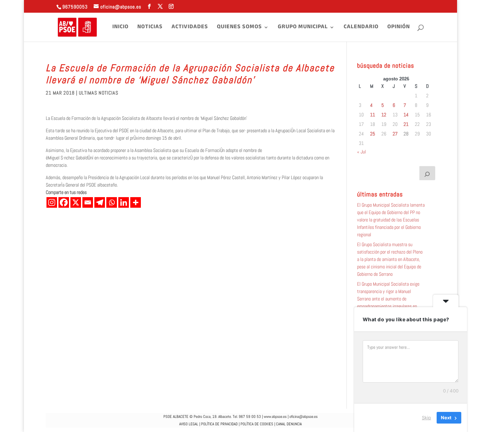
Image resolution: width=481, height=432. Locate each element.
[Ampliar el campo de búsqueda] (427, 173)
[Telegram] (99, 202)
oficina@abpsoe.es (303, 416)
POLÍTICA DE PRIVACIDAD (219, 423)
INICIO (120, 28)
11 (372, 114)
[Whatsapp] (111, 202)
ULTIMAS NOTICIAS (98, 93)
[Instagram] (51, 202)
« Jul (361, 151)
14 (406, 114)
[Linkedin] (123, 202)
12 (383, 114)
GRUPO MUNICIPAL (303, 28)
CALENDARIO (361, 28)
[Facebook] (63, 202)
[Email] (87, 202)
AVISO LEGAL (188, 423)
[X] (75, 202)
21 (406, 124)
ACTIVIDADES (189, 28)
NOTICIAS (150, 28)
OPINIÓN (398, 28)
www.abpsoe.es (275, 416)
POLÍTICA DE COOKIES (257, 423)
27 (395, 133)
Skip (426, 417)
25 (372, 133)
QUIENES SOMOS (239, 28)
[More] (135, 202)
